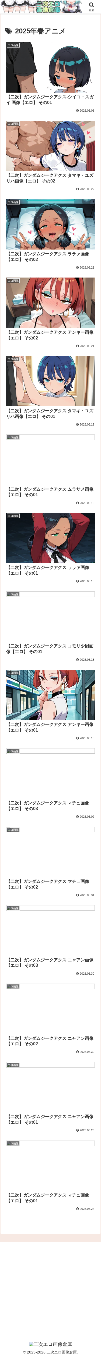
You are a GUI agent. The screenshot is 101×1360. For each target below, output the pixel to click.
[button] (90, 920)
